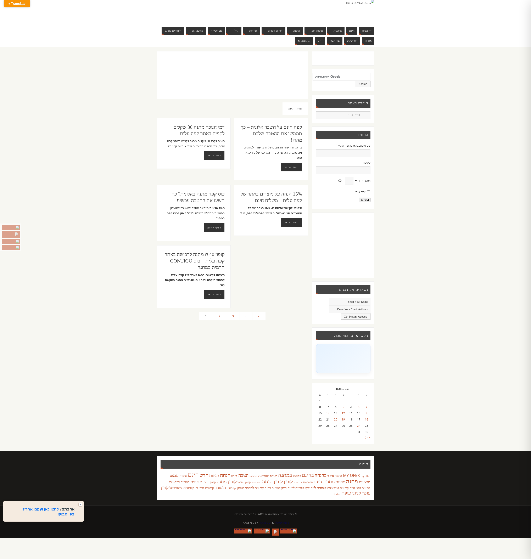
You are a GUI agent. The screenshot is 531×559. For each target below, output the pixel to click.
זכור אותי (360, 192)
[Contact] (11, 241)
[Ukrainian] (200, 16)
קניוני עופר (351, 493)
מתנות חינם (324, 481)
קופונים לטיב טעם (338, 488)
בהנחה (320, 475)
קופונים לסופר (225, 487)
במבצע (297, 476)
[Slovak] (192, 16)
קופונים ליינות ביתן (292, 488)
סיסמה (366, 162)
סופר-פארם (306, 482)
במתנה (285, 475)
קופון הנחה (272, 481)
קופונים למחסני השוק (250, 488)
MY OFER (351, 475)
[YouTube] (11, 227)
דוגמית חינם (255, 476)
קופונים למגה (272, 488)
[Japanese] (204, 11)
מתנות (340, 481)
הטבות (234, 476)
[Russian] (187, 16)
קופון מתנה (227, 481)
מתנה (352, 481)
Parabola (265, 522)
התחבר (364, 199)
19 (343, 419)
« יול (367, 437)
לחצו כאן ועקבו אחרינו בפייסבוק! (48, 511)
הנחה (225, 475)
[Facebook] (11, 247)
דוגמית (265, 476)
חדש (204, 475)
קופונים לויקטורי (179, 482)
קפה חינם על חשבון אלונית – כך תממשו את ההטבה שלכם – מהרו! (271, 133)
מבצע (174, 475)
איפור (330, 476)
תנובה (337, 493)
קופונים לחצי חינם (360, 488)
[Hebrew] (196, 11)
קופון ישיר (256, 482)
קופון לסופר (244, 482)
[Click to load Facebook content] (343, 358)
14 (328, 413)
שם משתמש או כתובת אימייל (353, 145)
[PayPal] (11, 234)
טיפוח (183, 475)
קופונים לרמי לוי (204, 488)
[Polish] (216, 11)
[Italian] (200, 11)
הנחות (214, 475)
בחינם (308, 474)
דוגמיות (273, 476)
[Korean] (208, 11)
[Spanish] (196, 16)
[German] (192, 11)
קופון (288, 481)
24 (358, 426)
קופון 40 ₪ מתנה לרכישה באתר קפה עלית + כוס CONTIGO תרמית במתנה (195, 261)
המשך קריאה (214, 155)
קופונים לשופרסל (181, 487)
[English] (187, 11)
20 (335, 419)
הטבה (243, 475)
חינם (193, 474)
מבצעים (364, 481)
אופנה (338, 475)
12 (343, 413)
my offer (365, 476)
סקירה (296, 482)
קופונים (196, 482)
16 (366, 419)
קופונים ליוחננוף (315, 487)
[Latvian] (212, 11)
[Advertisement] (223, 79)
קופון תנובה (209, 482)
